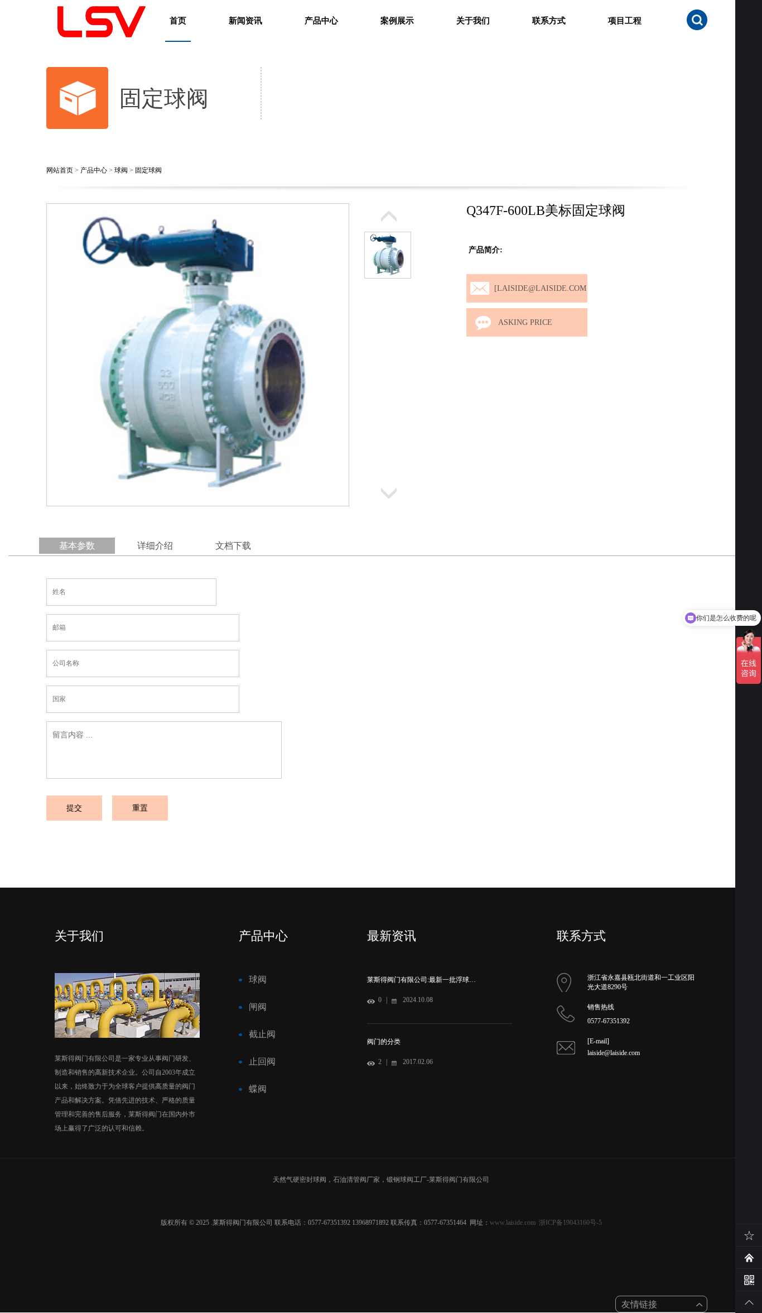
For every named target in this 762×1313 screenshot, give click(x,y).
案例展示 (397, 20)
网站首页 (59, 170)
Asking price (525, 322)
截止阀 (262, 1034)
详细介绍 (155, 545)
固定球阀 (148, 170)
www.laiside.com (513, 1222)
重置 (140, 808)
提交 (74, 808)
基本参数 (77, 545)
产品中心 (321, 20)
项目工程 (625, 20)
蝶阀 (258, 1089)
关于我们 (473, 20)
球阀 (121, 170)
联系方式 (549, 20)
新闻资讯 (245, 20)
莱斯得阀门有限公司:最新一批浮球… (421, 980)
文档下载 (233, 545)
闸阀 (258, 1007)
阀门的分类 (384, 1042)
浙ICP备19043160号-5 (570, 1222)
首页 (178, 20)
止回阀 (262, 1061)
